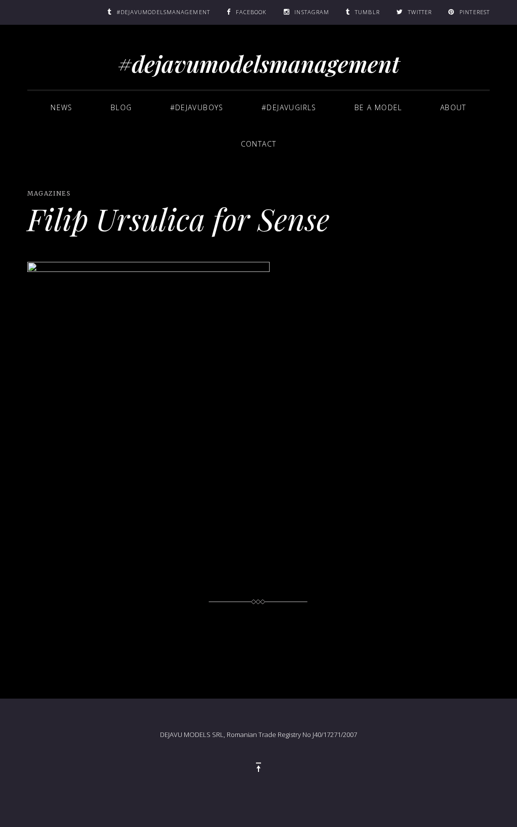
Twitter (420, 12)
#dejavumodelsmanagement (259, 63)
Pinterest (474, 12)
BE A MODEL (378, 107)
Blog (121, 107)
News (61, 107)
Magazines (49, 193)
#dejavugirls (289, 107)
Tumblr (367, 12)
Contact (259, 144)
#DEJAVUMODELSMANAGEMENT (163, 12)
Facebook (251, 12)
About (453, 107)
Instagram (311, 12)
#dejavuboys (197, 107)
